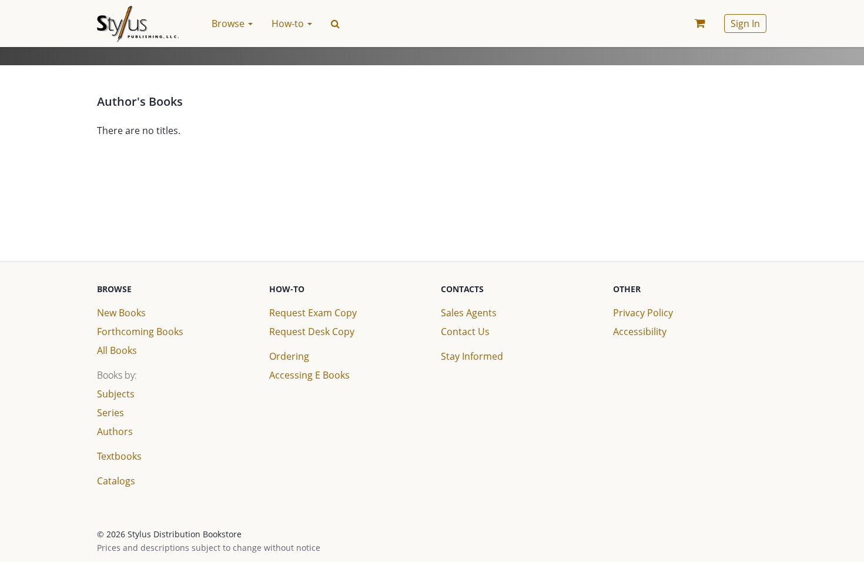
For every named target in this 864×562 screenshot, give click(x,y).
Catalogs (116, 480)
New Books (121, 312)
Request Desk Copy (311, 331)
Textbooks (119, 456)
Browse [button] (229, 23)
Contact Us (465, 331)
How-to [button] (289, 23)
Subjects (116, 393)
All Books (117, 350)
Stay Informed (472, 356)
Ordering (289, 356)
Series (110, 412)
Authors (115, 431)
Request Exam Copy (313, 312)
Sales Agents (469, 312)
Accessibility (640, 331)
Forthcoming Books (140, 331)
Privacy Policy (643, 312)
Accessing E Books (309, 375)
